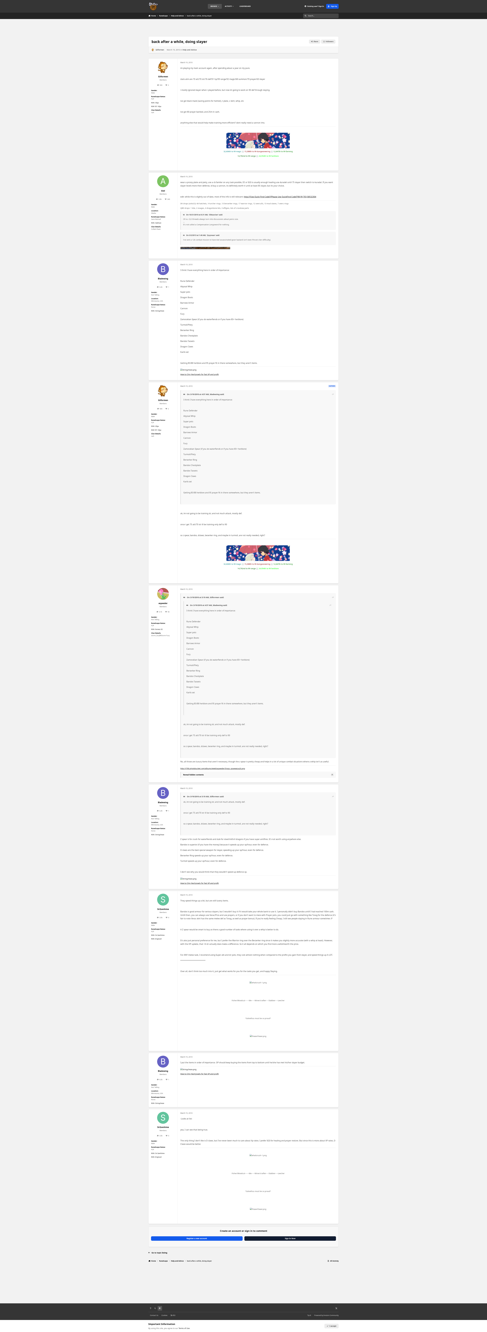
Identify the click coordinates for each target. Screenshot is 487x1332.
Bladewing (163, 278)
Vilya (157, 103)
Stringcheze (159, 311)
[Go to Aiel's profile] (163, 181)
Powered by (326, 1315)
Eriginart (158, 939)
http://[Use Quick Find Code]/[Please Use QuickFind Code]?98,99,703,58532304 (280, 196)
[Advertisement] (243, 27)
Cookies (164, 1315)
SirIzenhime (163, 909)
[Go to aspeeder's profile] (163, 594)
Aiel (163, 191)
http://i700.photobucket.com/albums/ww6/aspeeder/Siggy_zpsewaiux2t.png (212, 768)
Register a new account (197, 1238)
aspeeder (163, 603)
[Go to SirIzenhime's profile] (163, 900)
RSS (173, 1315)
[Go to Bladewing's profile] (163, 269)
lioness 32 (159, 629)
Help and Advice (189, 50)
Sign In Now (290, 1238)
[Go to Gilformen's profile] (153, 50)
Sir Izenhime (159, 935)
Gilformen (160, 50)
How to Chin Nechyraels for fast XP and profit (199, 374)
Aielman (158, 223)
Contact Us (154, 1315)
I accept (332, 1326)
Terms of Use (184, 1328)
